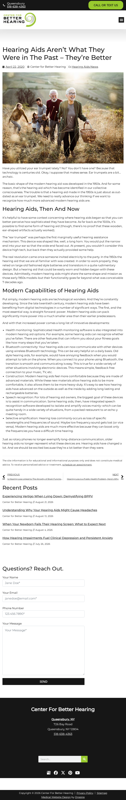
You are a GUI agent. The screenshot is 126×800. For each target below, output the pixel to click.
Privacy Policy (85, 793)
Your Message (12, 623)
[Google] (49, 773)
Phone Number (13, 608)
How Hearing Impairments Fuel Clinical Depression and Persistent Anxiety (57, 538)
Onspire (80, 797)
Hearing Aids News (85, 66)
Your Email (10, 592)
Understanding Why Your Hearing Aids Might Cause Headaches (49, 510)
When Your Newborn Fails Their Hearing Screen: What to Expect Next (54, 524)
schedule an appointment (77, 464)
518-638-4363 (16, 6)
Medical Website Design (56, 797)
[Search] (84, 759)
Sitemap (102, 793)
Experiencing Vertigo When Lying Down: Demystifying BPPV (47, 496)
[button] (121, 20)
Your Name (10, 577)
